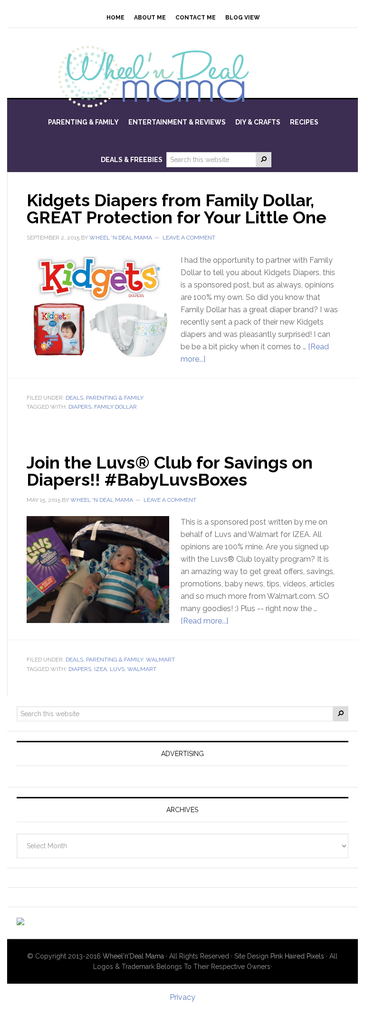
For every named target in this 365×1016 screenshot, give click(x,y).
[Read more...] (204, 620)
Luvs (117, 669)
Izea (100, 669)
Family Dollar (115, 406)
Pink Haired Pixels (297, 956)
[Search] (263, 159)
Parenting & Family (115, 397)
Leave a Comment (189, 237)
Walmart (160, 659)
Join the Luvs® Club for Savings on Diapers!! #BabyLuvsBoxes (170, 470)
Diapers (79, 406)
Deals (74, 397)
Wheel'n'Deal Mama (133, 956)
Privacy (182, 997)
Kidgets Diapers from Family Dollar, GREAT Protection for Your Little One (177, 208)
